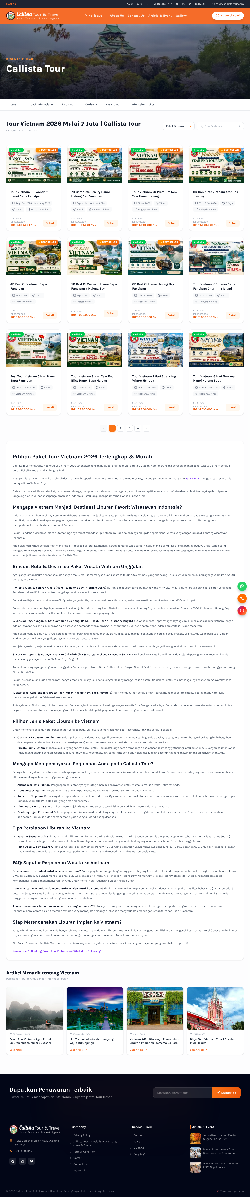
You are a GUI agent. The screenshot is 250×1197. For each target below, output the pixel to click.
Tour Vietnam (29, 130)
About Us (117, 15)
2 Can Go (67, 104)
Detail (50, 223)
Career (77, 1158)
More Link (79, 1170)
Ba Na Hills (192, 478)
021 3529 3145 (139, 3)
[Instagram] (22, 1161)
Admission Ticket (142, 104)
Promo (138, 1135)
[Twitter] (31, 1161)
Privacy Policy (81, 1135)
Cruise (89, 104)
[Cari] (241, 126)
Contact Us (136, 15)
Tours (12, 104)
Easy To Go (112, 104)
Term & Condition (84, 1151)
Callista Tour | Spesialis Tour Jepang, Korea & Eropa (95, 1143)
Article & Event (160, 15)
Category (12, 130)
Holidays (95, 15)
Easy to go (140, 1154)
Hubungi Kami (230, 15)
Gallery (181, 15)
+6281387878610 (167, 3)
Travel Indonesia (39, 104)
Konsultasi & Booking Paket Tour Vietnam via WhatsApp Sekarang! (57, 951)
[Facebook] (12, 1161)
